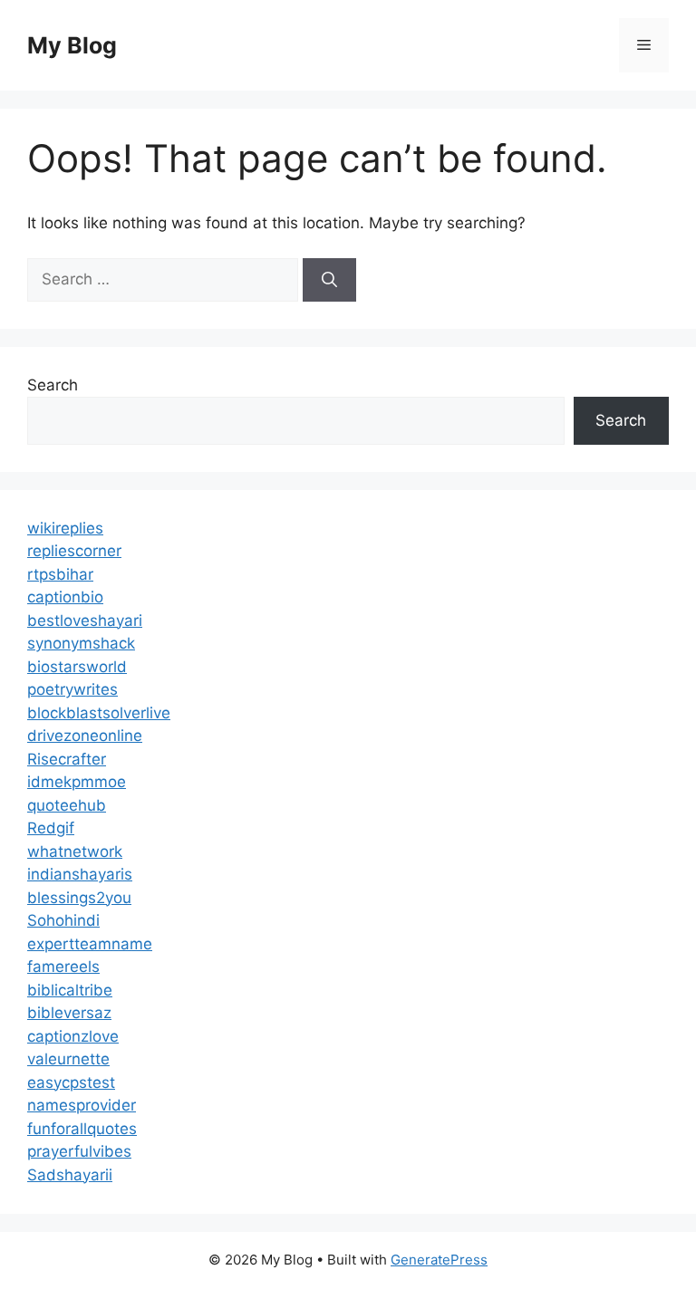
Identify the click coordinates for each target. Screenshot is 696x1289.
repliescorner (74, 551)
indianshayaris (79, 874)
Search (52, 385)
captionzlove (73, 1036)
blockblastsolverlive (98, 713)
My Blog (72, 45)
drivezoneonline (84, 735)
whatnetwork (74, 851)
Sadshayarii (69, 1175)
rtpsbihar (60, 574)
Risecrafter (66, 759)
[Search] (329, 280)
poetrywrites (72, 689)
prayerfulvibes (79, 1151)
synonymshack (81, 643)
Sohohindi (63, 920)
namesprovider (81, 1105)
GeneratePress (439, 1259)
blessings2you (79, 898)
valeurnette (68, 1059)
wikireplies (65, 528)
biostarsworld (77, 667)
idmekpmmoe (76, 782)
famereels (63, 966)
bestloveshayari (84, 620)
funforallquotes (82, 1129)
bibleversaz (69, 1013)
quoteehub (66, 805)
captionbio (65, 597)
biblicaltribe (69, 990)
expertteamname (89, 944)
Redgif (50, 828)
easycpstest (71, 1082)
